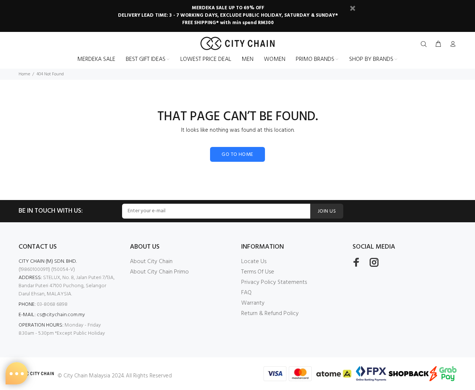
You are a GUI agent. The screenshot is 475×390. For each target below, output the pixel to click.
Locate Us (253, 261)
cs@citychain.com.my (61, 315)
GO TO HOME (237, 154)
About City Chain (151, 261)
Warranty (253, 303)
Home (24, 74)
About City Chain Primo (159, 272)
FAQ (246, 293)
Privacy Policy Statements (274, 282)
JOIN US (327, 211)
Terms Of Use (257, 272)
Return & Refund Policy (270, 313)
